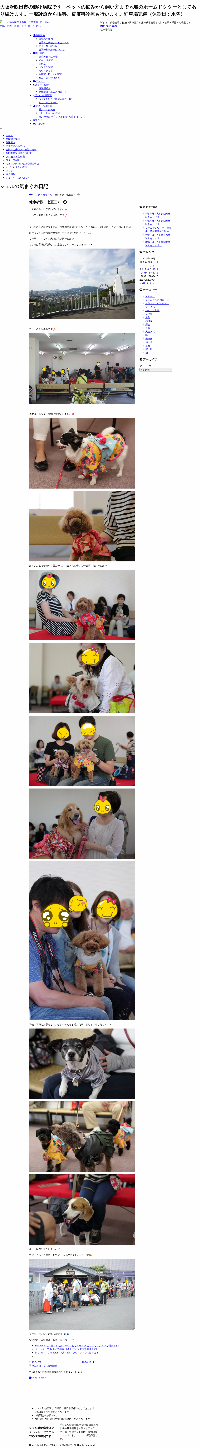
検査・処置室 (46, 70)
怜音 (147, 328)
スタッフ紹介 (42, 84)
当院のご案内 (46, 39)
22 (148, 276)
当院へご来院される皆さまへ (54, 42)
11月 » (150, 283)
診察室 (42, 63)
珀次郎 (148, 342)
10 (154, 269)
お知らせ (40, 123)
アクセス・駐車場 (48, 46)
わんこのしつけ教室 (49, 77)
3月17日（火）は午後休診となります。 (158, 236)
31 (154, 279)
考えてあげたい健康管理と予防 (55, 99)
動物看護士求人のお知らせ (53, 91)
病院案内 (40, 35)
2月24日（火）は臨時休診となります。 (158, 243)
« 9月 (142, 283)
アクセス (40, 81)
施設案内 (40, 53)
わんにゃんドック (48, 102)
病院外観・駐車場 (48, 56)
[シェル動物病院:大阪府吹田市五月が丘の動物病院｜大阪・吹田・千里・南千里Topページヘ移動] (30, 194)
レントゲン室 (46, 67)
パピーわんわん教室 (49, 113)
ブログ (38, 120)
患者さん (150, 331)
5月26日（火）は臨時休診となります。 (158, 222)
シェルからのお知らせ (157, 299)
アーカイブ (145, 366)
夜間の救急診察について (52, 49)
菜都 (147, 345)
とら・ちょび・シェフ (157, 303)
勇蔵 (147, 317)
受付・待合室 (46, 60)
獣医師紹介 (44, 88)
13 (143, 272)
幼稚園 (148, 321)
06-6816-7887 (110, 26)
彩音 (147, 324)
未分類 (148, 338)
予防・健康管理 (43, 95)
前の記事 (36, 1362)
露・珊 (148, 349)
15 (148, 272)
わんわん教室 (152, 310)
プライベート (152, 306)
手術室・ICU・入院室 (50, 74)
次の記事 (87, 1362)
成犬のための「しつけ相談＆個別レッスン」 (62, 116)
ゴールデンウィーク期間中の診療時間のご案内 (158, 229)
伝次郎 (148, 314)
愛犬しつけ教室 (43, 106)
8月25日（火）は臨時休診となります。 (158, 215)
